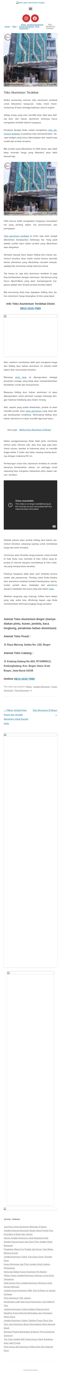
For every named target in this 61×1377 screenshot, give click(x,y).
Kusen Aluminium (26, 26)
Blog (14, 26)
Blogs (23, 25)
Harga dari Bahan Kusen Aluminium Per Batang (25, 1272)
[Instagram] (26, 18)
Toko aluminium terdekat (16, 236)
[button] (30, 8)
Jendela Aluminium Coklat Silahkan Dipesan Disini (26, 1309)
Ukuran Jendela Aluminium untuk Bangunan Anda (26, 1238)
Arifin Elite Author (31, 1370)
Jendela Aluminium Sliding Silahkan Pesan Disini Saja (28, 1320)
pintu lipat (20, 377)
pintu (51, 589)
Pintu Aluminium (22, 690)
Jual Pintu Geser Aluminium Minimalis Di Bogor (25, 1227)
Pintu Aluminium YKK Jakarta (17, 1298)
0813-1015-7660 (30, 308)
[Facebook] (35, 18)
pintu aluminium (34, 411)
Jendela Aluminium (35, 25)
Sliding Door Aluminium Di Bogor (35, 429)
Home (7, 26)
